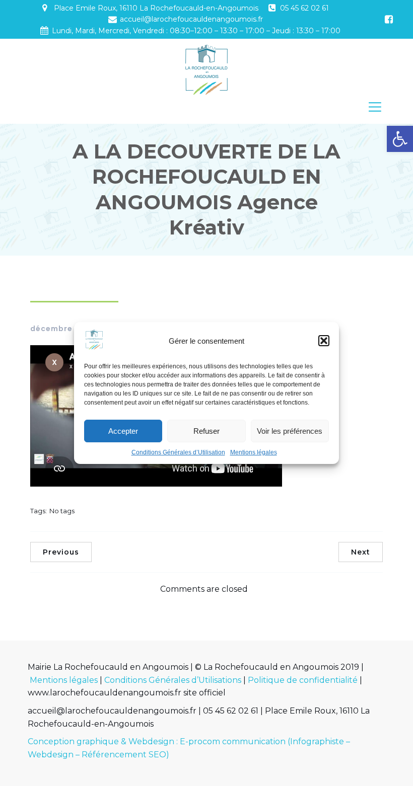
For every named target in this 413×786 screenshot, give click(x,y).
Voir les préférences (289, 431)
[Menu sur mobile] (375, 106)
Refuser (206, 431)
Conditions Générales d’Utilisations (172, 680)
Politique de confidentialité (303, 680)
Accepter (123, 431)
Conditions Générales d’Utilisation (178, 452)
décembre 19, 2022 (69, 329)
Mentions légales (253, 452)
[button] (400, 139)
